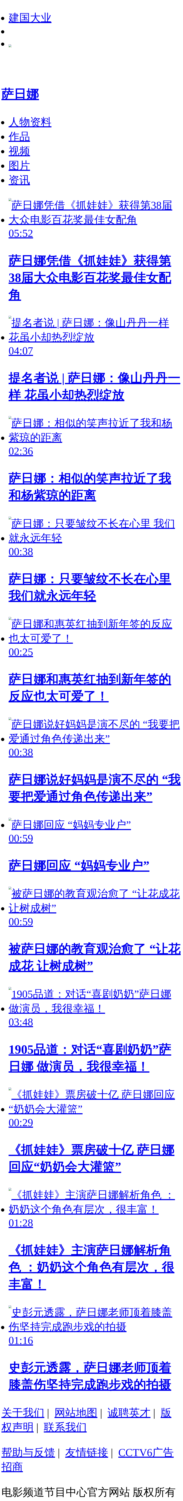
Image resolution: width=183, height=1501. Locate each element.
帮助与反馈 (28, 1452)
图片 (19, 166)
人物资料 (30, 122)
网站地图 (76, 1413)
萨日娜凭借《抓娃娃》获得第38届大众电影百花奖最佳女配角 (90, 278)
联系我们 (65, 1427)
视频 (19, 151)
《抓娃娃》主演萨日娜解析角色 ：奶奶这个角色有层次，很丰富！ (91, 1267)
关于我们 (22, 1413)
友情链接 (86, 1452)
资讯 (19, 180)
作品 (19, 137)
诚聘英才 (129, 1413)
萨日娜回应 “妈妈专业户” (79, 865)
